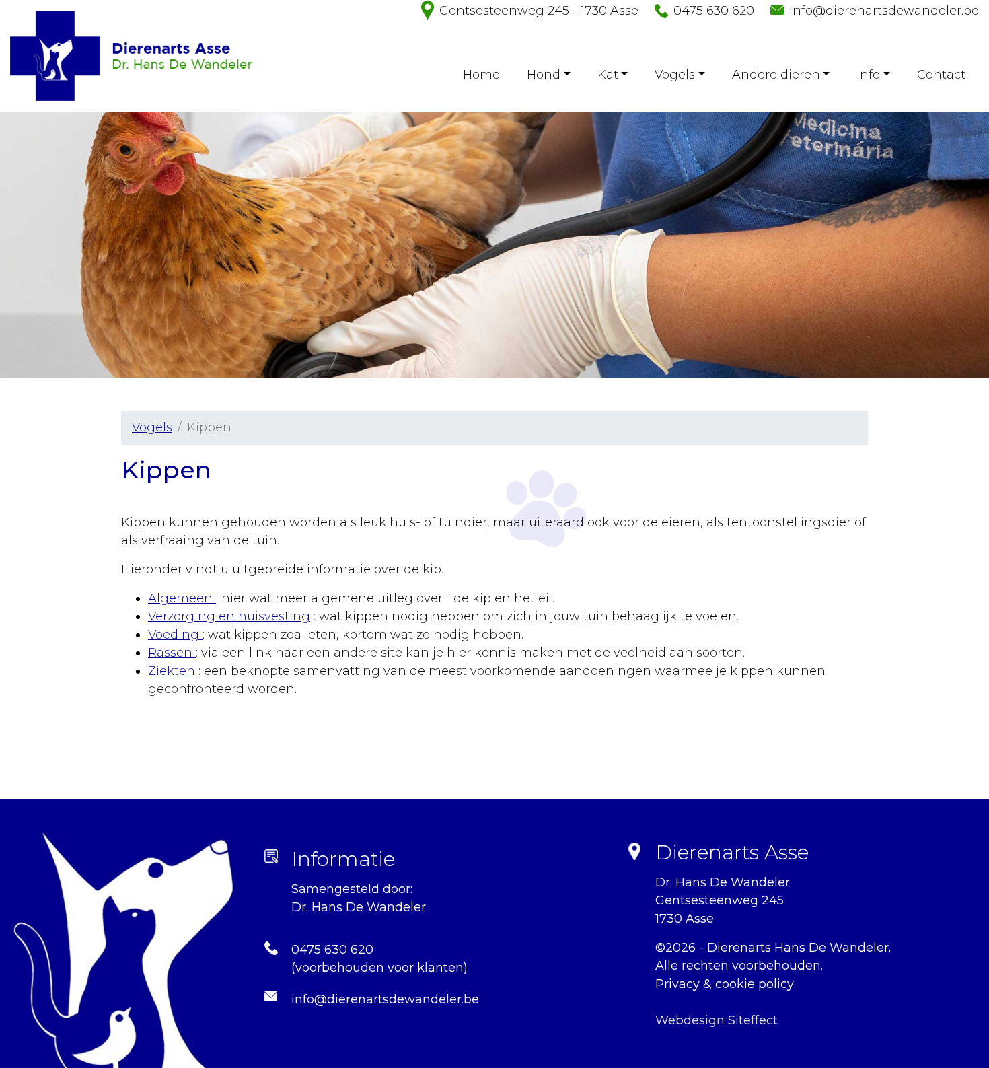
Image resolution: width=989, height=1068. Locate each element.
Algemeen (182, 598)
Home (481, 74)
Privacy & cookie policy (724, 983)
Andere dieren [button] (776, 74)
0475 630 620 (713, 10)
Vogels (152, 427)
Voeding (175, 634)
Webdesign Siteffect (716, 1020)
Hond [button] (543, 74)
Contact (941, 74)
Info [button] (868, 74)
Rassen (172, 652)
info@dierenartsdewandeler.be (884, 10)
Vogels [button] (675, 74)
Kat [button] (607, 74)
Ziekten (173, 671)
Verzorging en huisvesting (229, 616)
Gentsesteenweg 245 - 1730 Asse (538, 10)
